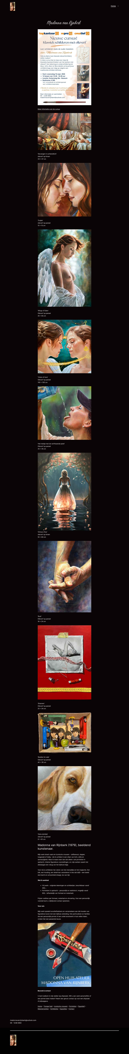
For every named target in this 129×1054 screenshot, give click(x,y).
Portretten (72, 1006)
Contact (71, 1009)
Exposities (63, 1009)
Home (113, 6)
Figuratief (81, 1006)
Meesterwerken (43, 1009)
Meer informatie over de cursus (49, 109)
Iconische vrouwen (60, 1006)
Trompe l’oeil (48, 1006)
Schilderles (54, 1009)
